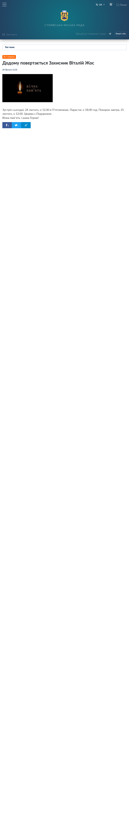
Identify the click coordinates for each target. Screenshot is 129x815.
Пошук (123, 4)
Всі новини (9, 56)
